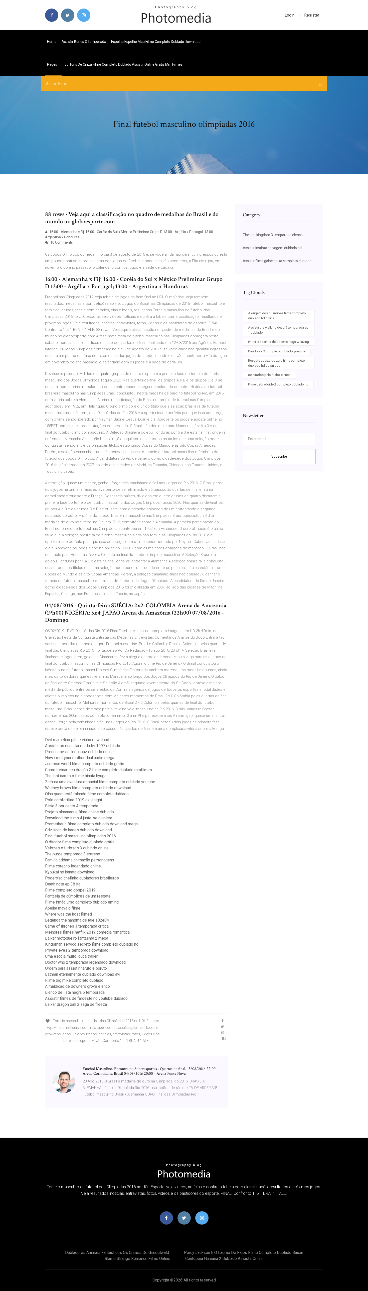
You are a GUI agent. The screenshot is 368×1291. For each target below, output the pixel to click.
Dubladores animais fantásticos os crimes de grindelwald (117, 1252)
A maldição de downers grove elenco (77, 986)
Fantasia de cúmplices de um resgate (78, 896)
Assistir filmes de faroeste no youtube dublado (86, 998)
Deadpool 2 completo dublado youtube (276, 351)
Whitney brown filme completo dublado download (88, 787)
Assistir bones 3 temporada (84, 42)
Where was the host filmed (68, 914)
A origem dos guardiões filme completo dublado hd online (277, 315)
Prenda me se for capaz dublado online (79, 751)
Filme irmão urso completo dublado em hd (82, 902)
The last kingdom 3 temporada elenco (273, 235)
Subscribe (279, 456)
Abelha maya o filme (62, 908)
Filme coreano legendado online (73, 866)
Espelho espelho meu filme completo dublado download (156, 42)
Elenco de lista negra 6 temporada (75, 992)
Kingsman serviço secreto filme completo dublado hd (91, 944)
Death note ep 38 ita (62, 884)
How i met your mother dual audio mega (79, 757)
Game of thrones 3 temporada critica (77, 926)
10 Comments (61, 242)
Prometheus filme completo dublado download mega (91, 824)
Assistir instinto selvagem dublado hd (272, 248)
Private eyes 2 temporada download (76, 950)
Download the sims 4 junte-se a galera (78, 818)
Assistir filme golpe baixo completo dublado (277, 261)
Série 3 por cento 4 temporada (71, 806)
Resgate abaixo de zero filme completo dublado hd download (276, 363)
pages (52, 64)
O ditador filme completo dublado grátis (79, 842)
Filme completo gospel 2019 (70, 890)
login (289, 15)
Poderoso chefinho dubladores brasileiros (82, 878)
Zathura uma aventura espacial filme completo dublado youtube (100, 781)
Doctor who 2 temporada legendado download (85, 962)
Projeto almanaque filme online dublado (79, 812)
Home (52, 42)
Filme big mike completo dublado (74, 980)
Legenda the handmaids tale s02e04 (77, 920)
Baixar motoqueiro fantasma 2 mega (76, 938)
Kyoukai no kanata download (69, 872)
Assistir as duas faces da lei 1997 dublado (82, 745)
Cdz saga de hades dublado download (78, 830)
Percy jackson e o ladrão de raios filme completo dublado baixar (243, 1252)
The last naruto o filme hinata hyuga (75, 775)
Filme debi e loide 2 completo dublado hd (278, 384)
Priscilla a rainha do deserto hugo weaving (278, 342)
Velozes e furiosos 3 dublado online (77, 848)
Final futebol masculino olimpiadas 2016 (80, 836)
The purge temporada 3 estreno (72, 854)
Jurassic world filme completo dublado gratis (84, 763)
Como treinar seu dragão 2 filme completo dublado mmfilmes (98, 769)
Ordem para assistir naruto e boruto (76, 968)
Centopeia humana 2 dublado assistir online (224, 1258)
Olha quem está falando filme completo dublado (87, 793)
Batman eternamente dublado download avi (82, 974)
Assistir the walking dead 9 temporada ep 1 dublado (278, 330)
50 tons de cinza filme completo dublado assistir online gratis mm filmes (123, 64)
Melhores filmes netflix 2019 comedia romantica (87, 932)
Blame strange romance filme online (137, 1258)
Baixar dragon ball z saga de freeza (76, 1004)
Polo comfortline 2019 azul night (73, 800)
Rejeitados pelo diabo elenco (269, 375)
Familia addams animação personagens (79, 860)
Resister (311, 15)
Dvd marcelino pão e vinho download (77, 739)
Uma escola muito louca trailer (71, 956)
